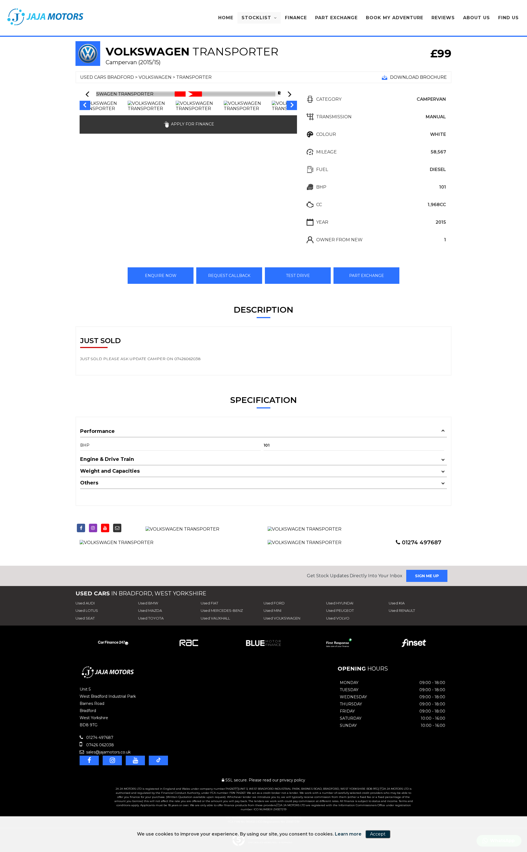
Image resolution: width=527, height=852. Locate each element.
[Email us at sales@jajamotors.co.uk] (117, 528)
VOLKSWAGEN (155, 77)
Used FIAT (209, 603)
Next (292, 105)
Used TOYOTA (151, 618)
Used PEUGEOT (340, 610)
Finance (296, 17)
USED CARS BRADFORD (107, 77)
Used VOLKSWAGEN (282, 618)
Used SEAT (85, 618)
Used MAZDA (150, 610)
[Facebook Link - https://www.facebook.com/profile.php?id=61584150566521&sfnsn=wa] (81, 528)
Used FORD (274, 603)
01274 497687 (420, 542)
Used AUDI (85, 603)
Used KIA (397, 603)
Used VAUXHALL (215, 618)
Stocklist (256, 17)
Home (225, 17)
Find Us (508, 17)
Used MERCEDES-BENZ (222, 610)
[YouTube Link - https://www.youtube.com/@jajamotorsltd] (105, 528)
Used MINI (272, 610)
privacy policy (292, 780)
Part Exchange (336, 17)
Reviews (443, 17)
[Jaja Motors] (45, 17)
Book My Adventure (394, 17)
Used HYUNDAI (339, 603)
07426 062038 (99, 744)
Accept (378, 834)
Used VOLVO (337, 618)
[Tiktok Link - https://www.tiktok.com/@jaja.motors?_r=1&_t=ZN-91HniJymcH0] (129, 526)
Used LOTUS (86, 610)
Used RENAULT (402, 610)
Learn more (348, 834)
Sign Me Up (427, 575)
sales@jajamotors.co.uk (108, 752)
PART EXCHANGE (366, 275)
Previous (84, 105)
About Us (476, 17)
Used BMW (148, 603)
